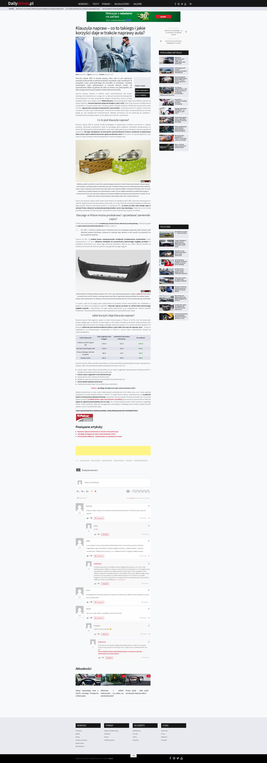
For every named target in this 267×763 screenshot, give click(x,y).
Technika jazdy (109, 740)
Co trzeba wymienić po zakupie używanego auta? (83, 9)
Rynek (78, 734)
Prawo (106, 737)
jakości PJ (139, 294)
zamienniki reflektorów (140, 460)
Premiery (79, 731)
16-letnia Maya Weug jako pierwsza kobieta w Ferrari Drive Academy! (181, 262)
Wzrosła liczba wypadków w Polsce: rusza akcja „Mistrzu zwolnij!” (180, 138)
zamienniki (129, 460)
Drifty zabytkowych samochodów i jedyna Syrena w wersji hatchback (180, 129)
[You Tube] (185, 4)
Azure (111, 758)
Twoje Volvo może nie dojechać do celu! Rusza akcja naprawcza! (180, 307)
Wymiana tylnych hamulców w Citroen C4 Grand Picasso (97, 432)
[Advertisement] (114, 450)
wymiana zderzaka (119, 460)
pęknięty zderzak (107, 460)
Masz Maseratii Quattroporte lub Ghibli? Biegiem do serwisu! (181, 298)
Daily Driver (97, 564)
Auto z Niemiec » (141, 95)
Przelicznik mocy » (142, 90)
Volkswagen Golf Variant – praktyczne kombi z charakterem (181, 70)
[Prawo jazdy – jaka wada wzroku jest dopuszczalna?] (138, 680)
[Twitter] (182, 4)
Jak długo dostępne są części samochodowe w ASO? (96, 434)
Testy (96, 3)
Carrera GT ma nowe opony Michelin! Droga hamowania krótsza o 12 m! (181, 316)
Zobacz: (113, 388)
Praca (163, 734)
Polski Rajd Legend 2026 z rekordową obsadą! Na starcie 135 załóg (180, 120)
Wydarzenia (80, 743)
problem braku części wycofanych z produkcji (105, 399)
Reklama (164, 737)
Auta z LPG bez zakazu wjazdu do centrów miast (180, 146)
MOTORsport (80, 746)
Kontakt (164, 740)
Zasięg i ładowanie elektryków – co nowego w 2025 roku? (180, 111)
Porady (106, 3)
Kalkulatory (122, 3)
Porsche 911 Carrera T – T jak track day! (181, 232)
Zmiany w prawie (81, 740)
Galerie (137, 3)
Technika (107, 734)
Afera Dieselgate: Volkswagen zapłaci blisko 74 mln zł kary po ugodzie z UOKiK (181, 80)
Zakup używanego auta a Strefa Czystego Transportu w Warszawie (87, 693)
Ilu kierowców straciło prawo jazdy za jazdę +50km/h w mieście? (181, 271)
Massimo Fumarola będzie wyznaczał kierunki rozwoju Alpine (180, 289)
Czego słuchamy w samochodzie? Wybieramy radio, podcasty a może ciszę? (180, 243)
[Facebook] (175, 4)
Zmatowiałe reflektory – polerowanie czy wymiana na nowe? (99, 436)
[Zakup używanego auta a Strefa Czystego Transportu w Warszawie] (88, 680)
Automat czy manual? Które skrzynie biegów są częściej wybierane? (40, 9)
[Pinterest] (178, 4)
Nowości (83, 3)
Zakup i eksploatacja (111, 731)
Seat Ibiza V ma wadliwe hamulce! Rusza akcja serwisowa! (180, 253)
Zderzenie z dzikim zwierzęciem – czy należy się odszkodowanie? (112, 693)
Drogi (78, 737)
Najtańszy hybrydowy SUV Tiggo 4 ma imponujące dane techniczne (180, 60)
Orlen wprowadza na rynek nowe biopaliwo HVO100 (180, 279)
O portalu (164, 731)
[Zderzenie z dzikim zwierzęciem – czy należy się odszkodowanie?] (113, 680)
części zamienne (84, 460)
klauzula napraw (95, 460)
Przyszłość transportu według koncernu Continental (180, 102)
